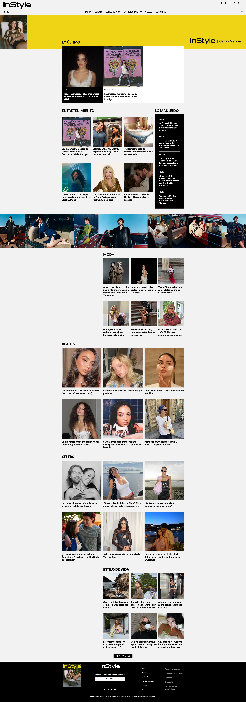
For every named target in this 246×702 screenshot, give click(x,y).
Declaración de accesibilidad (171, 687)
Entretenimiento (133, 12)
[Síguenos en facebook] (225, 3)
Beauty (98, 12)
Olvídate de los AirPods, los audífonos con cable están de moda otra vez (170, 644)
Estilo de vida (113, 12)
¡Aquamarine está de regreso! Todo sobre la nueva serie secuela (138, 151)
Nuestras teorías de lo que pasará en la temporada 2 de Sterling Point (76, 197)
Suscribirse (110, 678)
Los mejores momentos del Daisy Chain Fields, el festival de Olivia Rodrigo (120, 96)
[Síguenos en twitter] (234, 3)
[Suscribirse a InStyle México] (72, 675)
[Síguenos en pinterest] (238, 3)
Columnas (161, 12)
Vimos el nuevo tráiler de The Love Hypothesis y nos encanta (137, 197)
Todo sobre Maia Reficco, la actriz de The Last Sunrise (121, 555)
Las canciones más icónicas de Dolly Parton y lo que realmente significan (106, 197)
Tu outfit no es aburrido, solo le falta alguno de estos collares (170, 290)
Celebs (148, 12)
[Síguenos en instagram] (229, 3)
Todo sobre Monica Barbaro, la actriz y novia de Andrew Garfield (167, 199)
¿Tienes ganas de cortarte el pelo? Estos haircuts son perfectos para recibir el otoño (168, 161)
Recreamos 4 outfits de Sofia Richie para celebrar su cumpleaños (170, 332)
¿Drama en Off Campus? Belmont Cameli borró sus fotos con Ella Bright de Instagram (169, 180)
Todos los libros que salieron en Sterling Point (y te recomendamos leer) (143, 605)
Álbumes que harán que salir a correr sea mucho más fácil (170, 605)
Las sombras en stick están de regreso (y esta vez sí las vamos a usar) (80, 392)
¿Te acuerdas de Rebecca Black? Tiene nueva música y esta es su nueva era (122, 504)
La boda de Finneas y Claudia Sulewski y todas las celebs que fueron (81, 504)
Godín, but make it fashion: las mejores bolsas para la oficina (113, 332)
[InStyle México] (17, 5)
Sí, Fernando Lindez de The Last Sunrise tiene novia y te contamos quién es (169, 126)
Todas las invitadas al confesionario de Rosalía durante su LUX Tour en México (81, 96)
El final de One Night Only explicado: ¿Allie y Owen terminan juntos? (106, 151)
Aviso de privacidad (172, 669)
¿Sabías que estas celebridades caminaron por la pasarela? (160, 504)
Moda (88, 12)
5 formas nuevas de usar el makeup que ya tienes (122, 392)
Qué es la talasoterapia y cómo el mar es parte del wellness (115, 605)
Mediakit (168, 678)
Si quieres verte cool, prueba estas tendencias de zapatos (143, 332)
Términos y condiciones (174, 673)
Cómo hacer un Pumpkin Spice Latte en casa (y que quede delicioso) (144, 644)
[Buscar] (221, 3)
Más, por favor (123, 656)
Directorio (169, 682)
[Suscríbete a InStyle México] (123, 32)
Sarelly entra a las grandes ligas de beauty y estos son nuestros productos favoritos (122, 444)
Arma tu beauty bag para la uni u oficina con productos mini (161, 443)
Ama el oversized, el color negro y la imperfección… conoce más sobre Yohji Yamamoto (116, 291)
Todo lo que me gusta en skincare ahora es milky (164, 392)
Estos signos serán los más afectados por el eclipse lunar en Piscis (114, 644)
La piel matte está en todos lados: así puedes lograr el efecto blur (80, 443)
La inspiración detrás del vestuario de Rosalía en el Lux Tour (143, 290)
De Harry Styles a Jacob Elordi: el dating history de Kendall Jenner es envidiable (162, 557)
